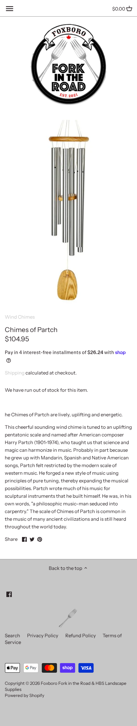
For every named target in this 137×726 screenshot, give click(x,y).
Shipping (15, 373)
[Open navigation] (9, 8)
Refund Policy (80, 635)
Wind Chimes (20, 317)
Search (12, 635)
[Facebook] (9, 594)
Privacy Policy (42, 635)
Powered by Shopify (24, 695)
